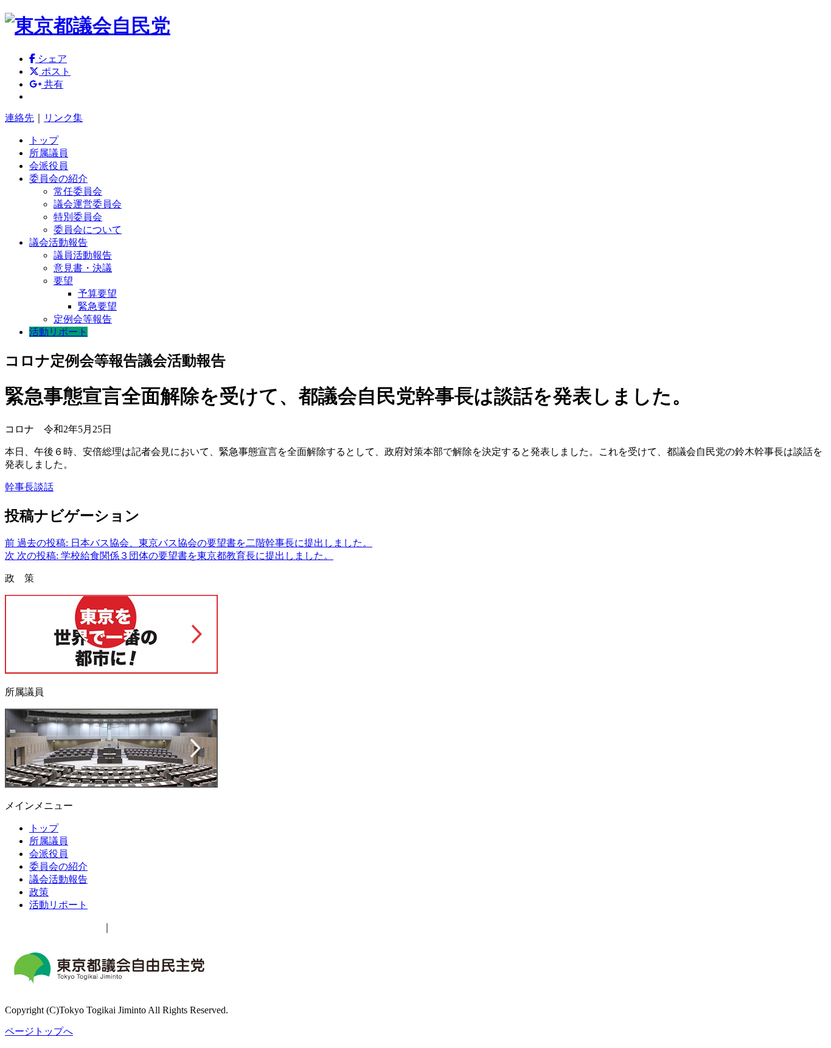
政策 (39, 892)
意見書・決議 (83, 268)
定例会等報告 (83, 319)
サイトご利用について (53, 927)
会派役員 (48, 166)
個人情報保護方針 (151, 927)
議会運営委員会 (88, 204)
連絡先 (19, 118)
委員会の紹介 (58, 178)
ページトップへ (39, 1031)
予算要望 (97, 293)
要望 (63, 281)
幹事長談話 (29, 487)
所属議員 (48, 153)
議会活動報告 (58, 242)
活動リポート (58, 332)
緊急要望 (97, 306)
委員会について (88, 229)
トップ (43, 140)
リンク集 (63, 118)
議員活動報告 (83, 255)
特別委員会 (78, 217)
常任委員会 (78, 191)
